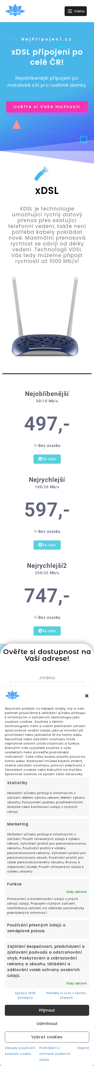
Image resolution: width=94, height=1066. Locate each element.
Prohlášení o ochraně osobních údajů (55, 1054)
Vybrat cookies (47, 1037)
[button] (86, 695)
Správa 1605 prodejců (25, 995)
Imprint (83, 1048)
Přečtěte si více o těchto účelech (66, 995)
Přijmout (47, 1010)
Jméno (47, 678)
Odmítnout (47, 1023)
